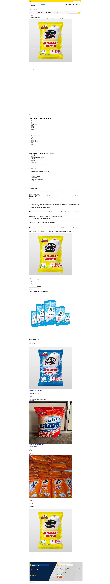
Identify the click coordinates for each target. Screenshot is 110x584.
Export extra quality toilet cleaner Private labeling (38, 498)
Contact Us (56, 12)
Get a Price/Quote (31, 346)
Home (32, 15)
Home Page (32, 12)
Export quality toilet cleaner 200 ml (35, 390)
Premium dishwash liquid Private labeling (36, 444)
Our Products (48, 12)
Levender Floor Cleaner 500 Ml (34, 336)
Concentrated (33, 16)
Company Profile (40, 12)
